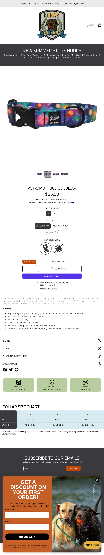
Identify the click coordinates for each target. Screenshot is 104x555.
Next (101, 117)
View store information (48, 288)
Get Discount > (27, 537)
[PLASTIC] (45, 248)
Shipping (40, 200)
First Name (10, 510)
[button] (4, 25)
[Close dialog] (97, 480)
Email (8, 522)
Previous (2, 117)
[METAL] (58, 248)
